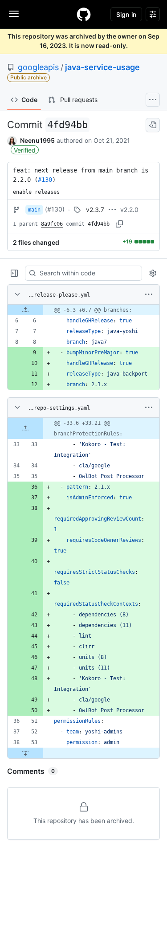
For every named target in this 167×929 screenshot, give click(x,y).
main (34, 210)
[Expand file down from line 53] (25, 753)
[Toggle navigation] (13, 13)
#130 (45, 179)
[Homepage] (84, 14)
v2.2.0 (129, 209)
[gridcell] (83, 310)
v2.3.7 (95, 209)
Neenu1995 (37, 140)
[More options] (149, 294)
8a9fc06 (52, 224)
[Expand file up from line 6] (25, 310)
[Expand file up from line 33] (25, 428)
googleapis (38, 67)
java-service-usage (102, 67)
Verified (25, 150)
